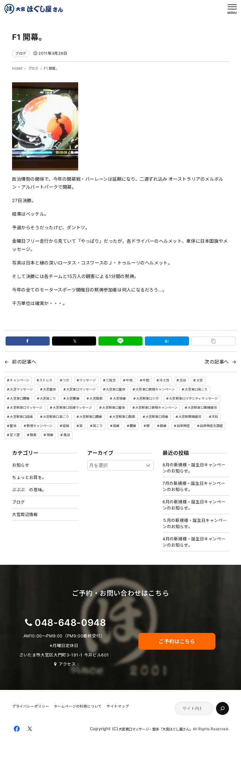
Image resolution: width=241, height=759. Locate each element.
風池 (66, 435)
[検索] (222, 708)
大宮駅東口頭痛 (156, 417)
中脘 (146, 380)
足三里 (14, 435)
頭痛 (50, 435)
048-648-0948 (70, 622)
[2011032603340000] (45, 166)
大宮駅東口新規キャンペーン (156, 408)
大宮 (199, 380)
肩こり (98, 426)
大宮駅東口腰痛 (90, 417)
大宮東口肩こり (196, 389)
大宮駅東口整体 (113, 408)
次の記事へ (217, 362)
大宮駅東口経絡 (21, 417)
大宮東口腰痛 (19, 398)
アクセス (67, 663)
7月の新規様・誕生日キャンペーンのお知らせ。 (194, 486)
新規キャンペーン (39, 426)
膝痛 (163, 426)
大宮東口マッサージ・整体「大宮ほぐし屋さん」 (155, 729)
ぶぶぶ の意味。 (29, 489)
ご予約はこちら (177, 641)
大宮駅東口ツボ (147, 398)
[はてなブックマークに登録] (167, 341)
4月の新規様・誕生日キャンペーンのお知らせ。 (194, 541)
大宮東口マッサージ (81, 389)
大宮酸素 (95, 398)
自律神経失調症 (211, 426)
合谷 (183, 380)
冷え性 (164, 380)
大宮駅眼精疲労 (189, 417)
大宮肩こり (48, 398)
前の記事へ (24, 362)
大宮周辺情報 (25, 514)
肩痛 (116, 426)
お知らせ (20, 465)
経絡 (66, 426)
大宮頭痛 (119, 398)
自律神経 (183, 426)
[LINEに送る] (120, 341)
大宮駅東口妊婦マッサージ (72, 408)
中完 (129, 380)
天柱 (215, 417)
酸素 (33, 435)
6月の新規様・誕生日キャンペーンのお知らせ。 (194, 504)
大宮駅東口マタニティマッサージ (193, 398)
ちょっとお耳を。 (29, 477)
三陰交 (111, 380)
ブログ (20, 53)
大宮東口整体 (115, 389)
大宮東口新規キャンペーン (154, 389)
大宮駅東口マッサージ (26, 408)
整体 (13, 426)
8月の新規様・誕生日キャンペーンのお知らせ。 (194, 467)
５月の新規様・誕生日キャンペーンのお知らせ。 (195, 523)
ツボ (66, 380)
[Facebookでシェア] (28, 341)
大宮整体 (49, 389)
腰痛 (133, 426)
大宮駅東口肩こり (56, 417)
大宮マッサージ (21, 389)
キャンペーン (19, 380)
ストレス (45, 380)
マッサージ (87, 380)
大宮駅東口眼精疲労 (202, 408)
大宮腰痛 (72, 398)
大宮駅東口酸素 (123, 417)
